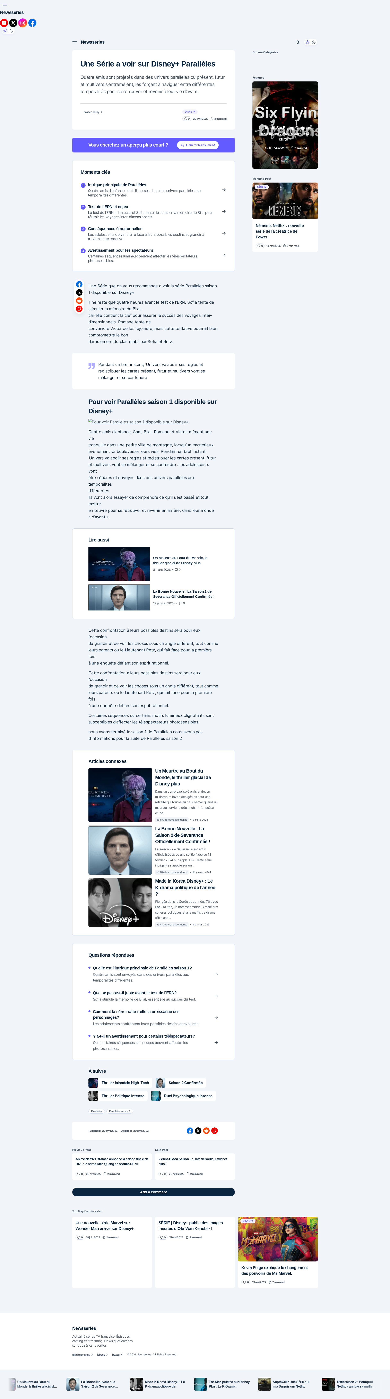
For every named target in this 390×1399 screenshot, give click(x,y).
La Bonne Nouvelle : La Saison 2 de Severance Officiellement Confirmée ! (182, 835)
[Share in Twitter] (79, 292)
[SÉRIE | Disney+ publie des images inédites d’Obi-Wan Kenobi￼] (195, 1230)
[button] (5, 5)
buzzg (115, 1354)
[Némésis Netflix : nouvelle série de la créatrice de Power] (285, 201)
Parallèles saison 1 (119, 1111)
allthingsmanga (81, 1354)
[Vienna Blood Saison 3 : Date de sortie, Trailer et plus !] (195, 1166)
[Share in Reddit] (79, 301)
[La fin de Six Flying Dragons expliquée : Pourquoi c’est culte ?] (285, 125)
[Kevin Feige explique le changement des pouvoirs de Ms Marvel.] (278, 1239)
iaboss (101, 1354)
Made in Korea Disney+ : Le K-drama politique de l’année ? (185, 888)
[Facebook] (32, 23)
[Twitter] (13, 23)
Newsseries (12, 12)
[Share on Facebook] (79, 284)
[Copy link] (79, 309)
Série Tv (261, 186)
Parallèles (96, 1111)
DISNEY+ (190, 111)
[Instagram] (23, 23)
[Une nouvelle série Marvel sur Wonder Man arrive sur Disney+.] (112, 1230)
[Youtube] (4, 23)
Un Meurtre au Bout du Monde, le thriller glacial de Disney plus (183, 777)
